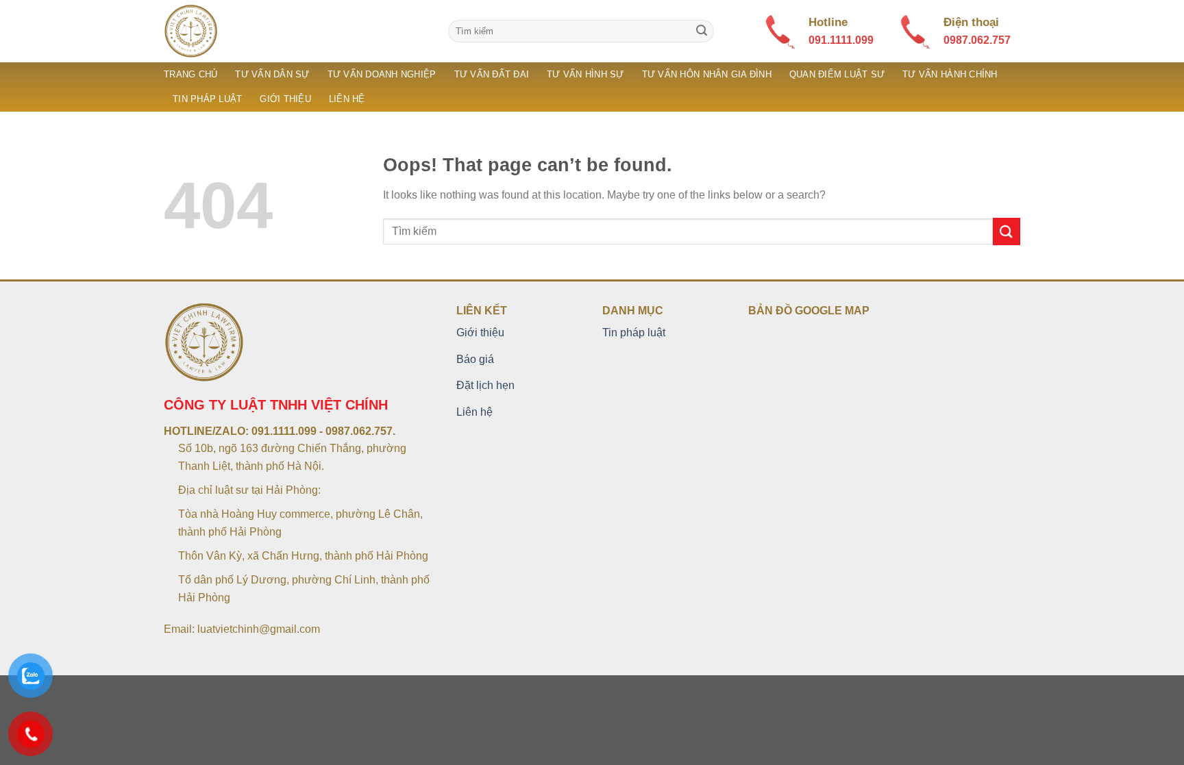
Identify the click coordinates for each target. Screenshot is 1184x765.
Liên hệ (347, 99)
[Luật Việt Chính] (296, 31)
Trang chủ (190, 74)
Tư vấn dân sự (272, 74)
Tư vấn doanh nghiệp (382, 74)
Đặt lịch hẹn (485, 385)
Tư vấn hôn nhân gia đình (707, 74)
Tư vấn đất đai (492, 74)
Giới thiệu (285, 99)
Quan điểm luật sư (837, 74)
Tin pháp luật (207, 99)
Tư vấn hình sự (585, 74)
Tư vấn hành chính (949, 74)
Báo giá (475, 359)
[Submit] (701, 31)
